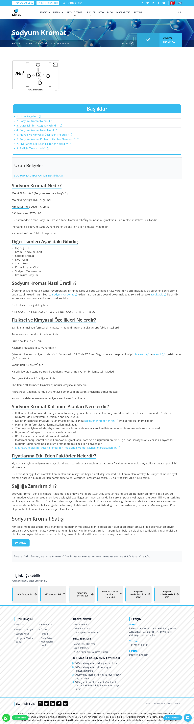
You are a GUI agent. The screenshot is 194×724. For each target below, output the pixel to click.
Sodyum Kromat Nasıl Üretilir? (36, 130)
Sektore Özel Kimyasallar (37, 43)
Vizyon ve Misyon (24, 629)
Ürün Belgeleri (26, 116)
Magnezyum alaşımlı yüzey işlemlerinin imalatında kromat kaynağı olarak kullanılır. (66, 447)
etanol (157, 354)
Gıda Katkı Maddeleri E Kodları (46, 642)
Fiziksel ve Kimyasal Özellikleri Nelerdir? (42, 134)
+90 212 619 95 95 (24, 2)
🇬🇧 (180, 3)
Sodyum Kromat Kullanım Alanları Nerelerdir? (46, 139)
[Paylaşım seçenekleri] (131, 43)
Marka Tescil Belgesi (83, 644)
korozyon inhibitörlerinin (99, 420)
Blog (110, 12)
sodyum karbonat (63, 294)
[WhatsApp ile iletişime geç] (6, 718)
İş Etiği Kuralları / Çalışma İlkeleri (90, 651)
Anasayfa (45, 12)
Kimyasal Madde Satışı (23, 640)
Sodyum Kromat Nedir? (32, 121)
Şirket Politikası (81, 628)
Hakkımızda (46, 624)
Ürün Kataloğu (80, 647)
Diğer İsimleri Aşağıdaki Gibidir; (37, 125)
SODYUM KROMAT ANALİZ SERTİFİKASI (38, 175)
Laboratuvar (123, 12)
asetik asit (156, 294)
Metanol (140, 354)
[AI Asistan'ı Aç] (188, 718)
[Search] (179, 12)
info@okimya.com (49, 2)
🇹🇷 (172, 2)
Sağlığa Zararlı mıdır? (31, 148)
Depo (101, 12)
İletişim (138, 12)
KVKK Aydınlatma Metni (85, 632)
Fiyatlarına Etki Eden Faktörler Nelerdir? (42, 143)
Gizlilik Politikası (81, 624)
